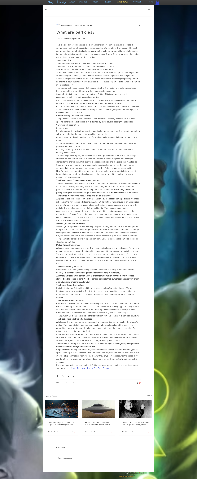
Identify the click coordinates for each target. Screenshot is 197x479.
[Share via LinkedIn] (68, 376)
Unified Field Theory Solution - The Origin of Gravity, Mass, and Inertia (135, 423)
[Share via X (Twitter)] (63, 376)
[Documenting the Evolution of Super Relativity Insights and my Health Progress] (61, 409)
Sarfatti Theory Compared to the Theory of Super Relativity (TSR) (98, 423)
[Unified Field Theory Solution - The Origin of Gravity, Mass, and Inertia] (135, 409)
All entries (48, 10)
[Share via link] (74, 376)
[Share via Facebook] (57, 376)
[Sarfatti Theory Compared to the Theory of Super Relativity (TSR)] (98, 409)
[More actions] (139, 25)
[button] (157, 2)
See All (149, 396)
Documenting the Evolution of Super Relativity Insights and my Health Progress (61, 423)
